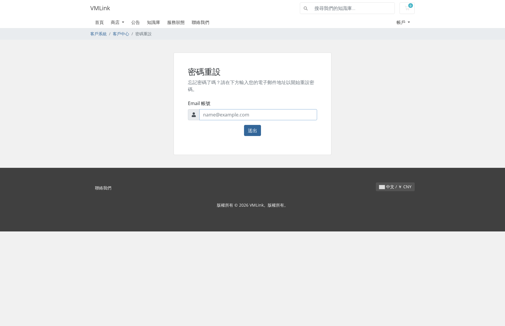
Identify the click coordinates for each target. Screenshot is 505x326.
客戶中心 (121, 33)
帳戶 (402, 22)
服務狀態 (176, 22)
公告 (135, 22)
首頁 (99, 22)
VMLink (100, 8)
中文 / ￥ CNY (398, 186)
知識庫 (153, 22)
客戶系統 (98, 33)
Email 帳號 (199, 103)
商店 (116, 22)
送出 (252, 130)
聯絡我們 (200, 22)
